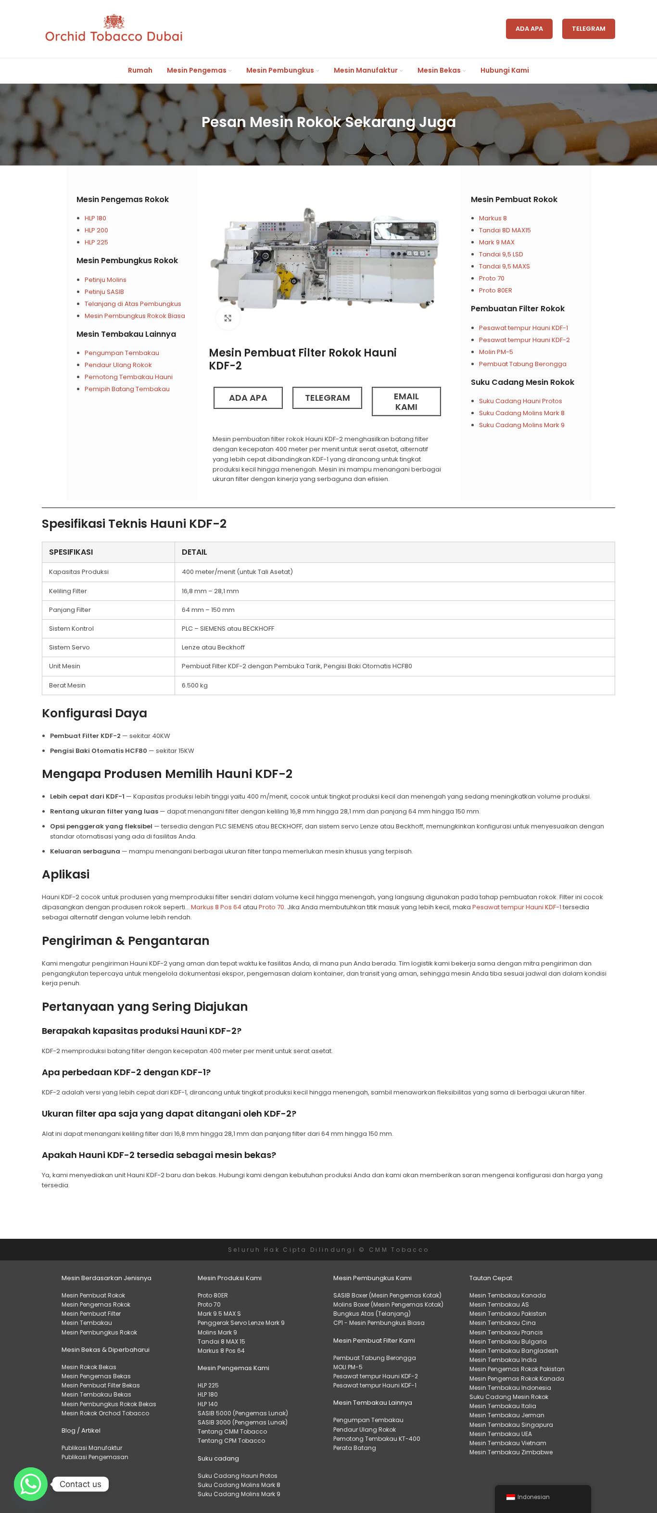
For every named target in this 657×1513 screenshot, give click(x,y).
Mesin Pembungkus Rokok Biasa (135, 315)
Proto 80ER (495, 290)
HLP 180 (95, 218)
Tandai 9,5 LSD (501, 254)
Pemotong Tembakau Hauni (129, 376)
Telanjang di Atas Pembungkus (133, 303)
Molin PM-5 (496, 351)
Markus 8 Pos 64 (216, 907)
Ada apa (529, 28)
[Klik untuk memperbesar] (228, 318)
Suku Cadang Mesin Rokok (522, 382)
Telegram (589, 28)
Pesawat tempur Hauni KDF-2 (524, 339)
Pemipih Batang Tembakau (127, 389)
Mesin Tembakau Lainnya (126, 334)
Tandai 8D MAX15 (505, 230)
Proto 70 (492, 278)
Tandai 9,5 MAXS (504, 266)
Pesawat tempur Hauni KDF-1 (523, 327)
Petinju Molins (105, 279)
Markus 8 (493, 218)
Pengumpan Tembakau (122, 352)
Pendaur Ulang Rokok (118, 364)
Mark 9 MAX (497, 242)
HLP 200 (96, 230)
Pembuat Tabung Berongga (523, 364)
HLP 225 (96, 242)
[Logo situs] (114, 28)
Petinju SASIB (104, 291)
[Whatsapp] (31, 1484)
